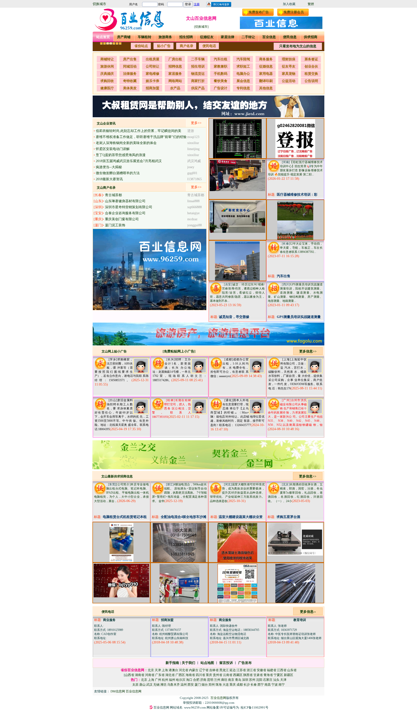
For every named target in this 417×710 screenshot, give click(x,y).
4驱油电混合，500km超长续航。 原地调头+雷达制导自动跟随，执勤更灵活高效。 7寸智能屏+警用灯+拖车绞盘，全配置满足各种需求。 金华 (179, 493)
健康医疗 (107, 88)
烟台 (205, 684)
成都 (239, 684)
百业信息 (269, 37)
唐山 (142, 684)
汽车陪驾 (243, 59)
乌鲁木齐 (173, 684)
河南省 (149, 675)
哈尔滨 (180, 680)
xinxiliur (193, 143)
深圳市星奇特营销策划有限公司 (128, 207)
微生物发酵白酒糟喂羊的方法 (118, 173)
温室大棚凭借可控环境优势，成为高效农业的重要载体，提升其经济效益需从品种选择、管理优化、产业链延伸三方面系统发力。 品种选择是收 (237, 493)
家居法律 (227, 37)
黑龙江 (224, 670)
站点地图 (207, 663)
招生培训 (198, 66)
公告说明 (311, 81)
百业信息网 (133, 691)
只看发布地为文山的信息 (297, 46)
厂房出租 (175, 59)
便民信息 (290, 37)
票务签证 (311, 59)
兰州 (217, 680)
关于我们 (188, 663)
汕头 (276, 680)
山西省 (129, 675)
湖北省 (170, 675)
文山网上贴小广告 (114, 351)
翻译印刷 (266, 81)
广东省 (160, 675)
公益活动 (288, 81)
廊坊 (224, 680)
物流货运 (198, 74)
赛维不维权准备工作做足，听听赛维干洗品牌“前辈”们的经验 (141, 137)
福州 (172, 680)
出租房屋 (152, 59)
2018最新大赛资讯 (109, 179)
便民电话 (209, 46)
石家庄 (267, 680)
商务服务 (266, 59)
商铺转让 (107, 59)
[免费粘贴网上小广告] (179, 351)
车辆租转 (144, 37)
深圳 (245, 680)
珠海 (218, 684)
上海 (165, 670)
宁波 (274, 684)
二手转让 (248, 37)
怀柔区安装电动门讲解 (113, 149)
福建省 (271, 670)
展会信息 (243, 81)
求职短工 (243, 66)
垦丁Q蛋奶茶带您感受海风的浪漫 (121, 155)
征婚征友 (207, 37)
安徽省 (261, 670)
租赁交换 (311, 74)
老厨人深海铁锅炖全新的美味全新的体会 (126, 143)
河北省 (183, 670)
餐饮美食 (220, 81)
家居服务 (175, 74)
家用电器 (266, 74)
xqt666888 (194, 207)
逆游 (190, 131)
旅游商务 (165, 37)
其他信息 (266, 88)
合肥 (196, 680)
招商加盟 (152, 88)
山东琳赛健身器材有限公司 (125, 201)
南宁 (281, 684)
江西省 (281, 670)
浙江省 (251, 670)
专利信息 (243, 88)
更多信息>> (308, 351)
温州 (184, 684)
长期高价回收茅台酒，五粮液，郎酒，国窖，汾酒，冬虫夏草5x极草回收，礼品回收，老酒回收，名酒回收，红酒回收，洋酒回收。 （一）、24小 (295, 493)
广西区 (180, 675)
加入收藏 (289, 4)
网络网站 (175, 81)
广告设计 (220, 88)
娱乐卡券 (152, 81)
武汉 (149, 684)
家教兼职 (220, 66)
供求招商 (310, 37)
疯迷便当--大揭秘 (109, 167)
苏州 (252, 680)
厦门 (198, 684)
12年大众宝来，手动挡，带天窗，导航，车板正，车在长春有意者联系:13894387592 (301, 248)
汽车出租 (220, 59)
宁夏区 (278, 675)
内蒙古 (193, 670)
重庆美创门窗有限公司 (122, 219)
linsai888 (193, 201)
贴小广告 (164, 46)
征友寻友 (288, 66)
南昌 (267, 684)
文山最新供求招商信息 (117, 476)
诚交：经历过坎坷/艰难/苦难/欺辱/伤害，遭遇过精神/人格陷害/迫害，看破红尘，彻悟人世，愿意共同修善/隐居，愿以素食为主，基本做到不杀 (237, 293)
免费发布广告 (259, 12)
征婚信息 (266, 66)
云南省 (227, 675)
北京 (151, 670)
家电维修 (152, 74)
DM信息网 (118, 691)
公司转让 (152, 66)
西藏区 (238, 675)
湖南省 (139, 675)
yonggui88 (194, 225)
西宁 (260, 684)
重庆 (209, 675)
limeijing (193, 149)
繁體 (311, 4)
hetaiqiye (193, 213)
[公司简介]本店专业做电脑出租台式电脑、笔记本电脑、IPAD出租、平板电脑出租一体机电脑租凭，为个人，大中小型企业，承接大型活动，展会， (121, 493)
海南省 (190, 675)
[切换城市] (201, 26)
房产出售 (130, 59)
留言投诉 (226, 663)
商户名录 (186, 46)
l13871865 (194, 179)
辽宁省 (203, 670)
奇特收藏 (130, 81)
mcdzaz (192, 219)
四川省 (200, 675)
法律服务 (130, 74)
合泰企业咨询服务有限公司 (125, 213)
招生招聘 (186, 37)
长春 (253, 684)
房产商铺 (124, 37)
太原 (135, 684)
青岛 (238, 680)
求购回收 (107, 81)
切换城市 (99, 4)
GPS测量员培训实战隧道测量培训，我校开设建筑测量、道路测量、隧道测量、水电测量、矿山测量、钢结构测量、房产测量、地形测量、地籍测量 (295, 293)
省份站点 (141, 46)
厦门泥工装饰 (115, 225)
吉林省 (214, 670)
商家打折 (198, 81)
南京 (231, 680)
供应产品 (198, 88)
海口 (189, 680)
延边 (232, 670)
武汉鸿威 (194, 161)
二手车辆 (198, 59)
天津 (158, 670)
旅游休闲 (107, 66)
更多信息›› (308, 611)
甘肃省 (258, 675)
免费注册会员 (294, 12)
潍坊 (163, 684)
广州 (158, 680)
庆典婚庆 (107, 74)
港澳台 (173, 670)
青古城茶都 (113, 195)
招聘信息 (175, 66)
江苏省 (241, 670)
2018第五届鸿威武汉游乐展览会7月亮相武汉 (129, 161)
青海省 (268, 675)
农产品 (175, 88)
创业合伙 (311, 66)
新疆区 (288, 675)
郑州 (211, 684)
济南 (203, 680)
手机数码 (220, 74)
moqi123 (193, 137)
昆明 (210, 680)
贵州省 (217, 675)
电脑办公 (243, 74)
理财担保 (288, 59)
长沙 (246, 684)
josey (190, 167)
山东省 (292, 670)
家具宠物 (288, 74)
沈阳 (259, 680)
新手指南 (172, 663)
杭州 (165, 680)
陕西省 (248, 675)
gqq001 (192, 173)
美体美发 (130, 88)
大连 (225, 684)
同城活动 (130, 66)
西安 (191, 684)
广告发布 (245, 663)
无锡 (156, 684)
